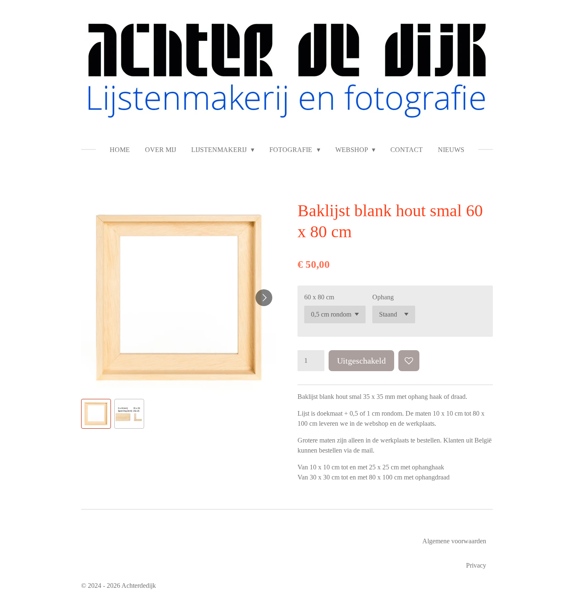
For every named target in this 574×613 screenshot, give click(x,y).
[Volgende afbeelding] (263, 297)
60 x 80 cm (319, 297)
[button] (96, 414)
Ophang (383, 297)
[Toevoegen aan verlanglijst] (408, 360)
